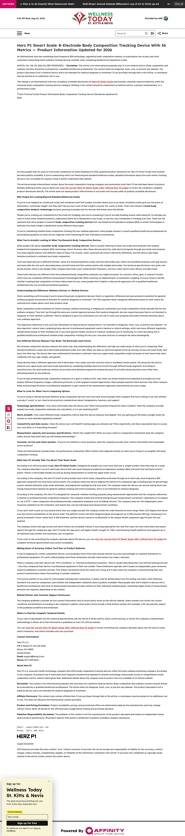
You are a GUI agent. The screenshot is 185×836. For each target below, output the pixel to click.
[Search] (146, 33)
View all (179, 4)
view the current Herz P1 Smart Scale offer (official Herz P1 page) (94, 188)
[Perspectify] (8, 415)
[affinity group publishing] (8, 421)
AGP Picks (8, 4)
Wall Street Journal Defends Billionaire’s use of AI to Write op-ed (121, 4)
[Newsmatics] (8, 427)
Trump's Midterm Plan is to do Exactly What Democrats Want (38, 4)
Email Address (15, 812)
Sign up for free (27, 823)
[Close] (49, 781)
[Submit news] (8, 408)
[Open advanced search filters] (152, 33)
